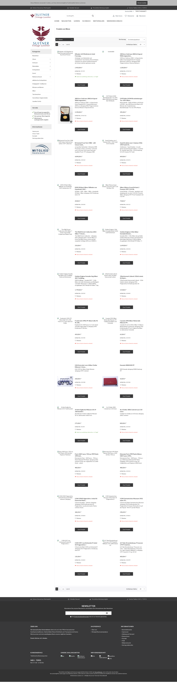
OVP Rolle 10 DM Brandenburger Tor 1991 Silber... (131, 99)
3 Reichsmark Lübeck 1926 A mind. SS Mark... (131, 277)
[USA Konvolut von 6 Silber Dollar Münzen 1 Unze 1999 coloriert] (65, 381)
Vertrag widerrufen (37, 138)
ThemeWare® (103, 675)
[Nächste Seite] (60, 44)
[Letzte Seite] (63, 44)
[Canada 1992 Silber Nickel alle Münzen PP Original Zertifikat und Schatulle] (110, 337)
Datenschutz (125, 636)
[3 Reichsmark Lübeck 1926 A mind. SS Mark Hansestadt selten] (110, 292)
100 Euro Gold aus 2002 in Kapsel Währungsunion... (131, 55)
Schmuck (35, 62)
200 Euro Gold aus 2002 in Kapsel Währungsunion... (86, 99)
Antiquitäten (36, 69)
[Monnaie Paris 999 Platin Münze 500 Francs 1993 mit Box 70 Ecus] (110, 470)
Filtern (60, 39)
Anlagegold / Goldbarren (39, 84)
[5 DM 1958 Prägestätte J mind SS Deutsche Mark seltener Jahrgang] (65, 514)
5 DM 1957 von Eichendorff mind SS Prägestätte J (86, 544)
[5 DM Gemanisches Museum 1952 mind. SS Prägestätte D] (110, 514)
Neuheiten (35, 55)
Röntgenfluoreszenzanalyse (100, 632)
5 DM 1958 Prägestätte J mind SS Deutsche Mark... (86, 499)
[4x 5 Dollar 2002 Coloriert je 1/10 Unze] (110, 425)
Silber (34, 91)
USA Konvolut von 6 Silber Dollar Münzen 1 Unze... (86, 366)
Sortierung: (122, 39)
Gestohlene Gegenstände (40, 98)
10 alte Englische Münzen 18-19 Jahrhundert (85, 410)
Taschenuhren (36, 94)
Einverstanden (142, 3)
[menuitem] (129, 11)
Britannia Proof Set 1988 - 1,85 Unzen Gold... (85, 144)
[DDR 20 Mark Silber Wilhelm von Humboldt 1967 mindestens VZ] (65, 203)
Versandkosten (98, 672)
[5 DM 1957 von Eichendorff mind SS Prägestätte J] (65, 559)
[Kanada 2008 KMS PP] (110, 381)
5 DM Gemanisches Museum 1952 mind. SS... (131, 499)
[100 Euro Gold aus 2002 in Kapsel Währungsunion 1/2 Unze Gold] (110, 70)
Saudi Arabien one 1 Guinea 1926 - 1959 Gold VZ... (131, 144)
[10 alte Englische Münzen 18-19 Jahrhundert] (65, 425)
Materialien (35, 66)
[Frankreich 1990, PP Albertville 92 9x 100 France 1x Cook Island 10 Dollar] (65, 337)
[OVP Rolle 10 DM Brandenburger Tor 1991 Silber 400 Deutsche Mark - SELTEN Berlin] (110, 114)
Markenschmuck (37, 77)
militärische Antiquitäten (39, 80)
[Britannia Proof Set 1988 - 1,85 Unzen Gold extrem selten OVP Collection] (65, 159)
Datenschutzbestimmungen (81, 616)
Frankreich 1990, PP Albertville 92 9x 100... (86, 321)
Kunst (34, 73)
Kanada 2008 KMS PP (127, 365)
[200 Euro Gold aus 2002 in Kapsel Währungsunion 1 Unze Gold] (65, 114)
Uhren (34, 59)
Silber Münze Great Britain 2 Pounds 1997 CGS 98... (129, 188)
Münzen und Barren (38, 87)
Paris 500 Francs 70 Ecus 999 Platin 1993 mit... (86, 455)
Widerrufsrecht (126, 643)
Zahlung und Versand (128, 634)
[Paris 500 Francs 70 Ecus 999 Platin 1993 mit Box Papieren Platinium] (65, 470)
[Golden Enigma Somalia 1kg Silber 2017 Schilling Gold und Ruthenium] (65, 292)
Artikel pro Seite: (131, 44)
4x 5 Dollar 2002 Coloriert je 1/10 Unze (131, 410)
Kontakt (34, 136)
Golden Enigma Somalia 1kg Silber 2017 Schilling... (86, 277)
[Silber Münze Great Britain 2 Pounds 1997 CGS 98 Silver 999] (110, 203)
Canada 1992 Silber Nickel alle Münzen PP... (130, 321)
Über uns (94, 629)
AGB (123, 640)
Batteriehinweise (127, 629)
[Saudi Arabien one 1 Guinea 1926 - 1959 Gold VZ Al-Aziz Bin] (110, 159)
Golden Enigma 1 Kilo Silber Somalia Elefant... (129, 233)
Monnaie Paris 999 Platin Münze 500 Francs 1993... (131, 455)
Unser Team (35, 133)
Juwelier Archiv (36, 101)
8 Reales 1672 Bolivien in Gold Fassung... (85, 55)
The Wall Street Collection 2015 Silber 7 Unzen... (85, 233)
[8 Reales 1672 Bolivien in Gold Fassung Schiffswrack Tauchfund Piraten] (65, 70)
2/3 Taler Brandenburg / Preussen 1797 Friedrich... (131, 544)
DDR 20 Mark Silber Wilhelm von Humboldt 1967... (86, 188)
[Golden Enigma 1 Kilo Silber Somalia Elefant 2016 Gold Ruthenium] (110, 248)
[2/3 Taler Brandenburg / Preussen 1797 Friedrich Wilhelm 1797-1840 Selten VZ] (110, 559)
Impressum (35, 131)
